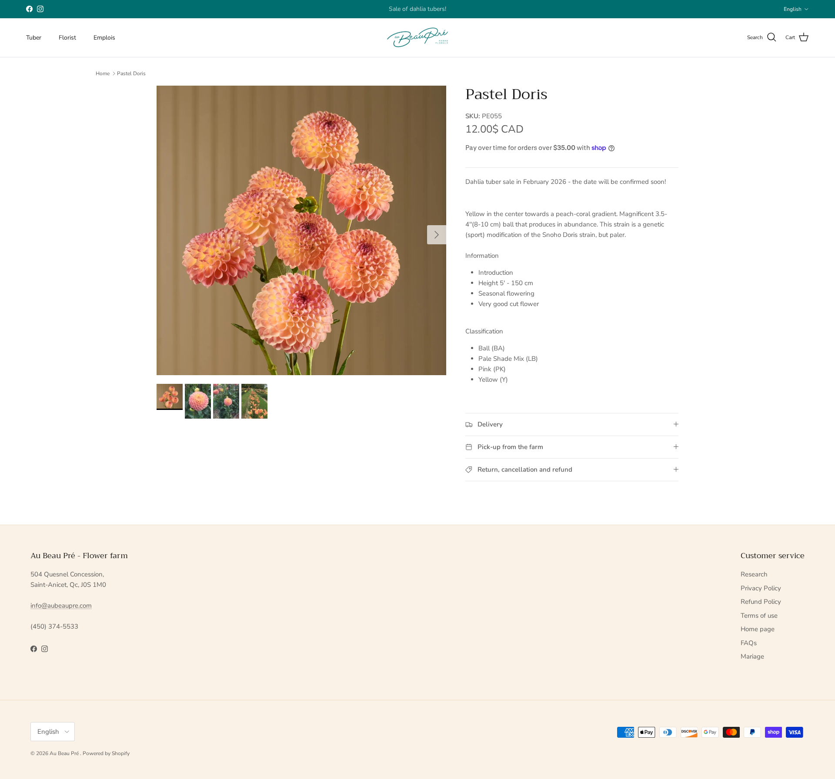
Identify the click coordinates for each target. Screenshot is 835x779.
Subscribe (393, 11)
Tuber (33, 37)
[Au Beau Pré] (417, 37)
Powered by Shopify (106, 753)
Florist (67, 37)
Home (103, 73)
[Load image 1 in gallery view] (301, 230)
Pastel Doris (131, 73)
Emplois (104, 37)
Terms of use (759, 615)
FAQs (749, 643)
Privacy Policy (761, 588)
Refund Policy (761, 601)
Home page (758, 629)
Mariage (752, 656)
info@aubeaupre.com (61, 605)
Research (754, 574)
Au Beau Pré (65, 753)
